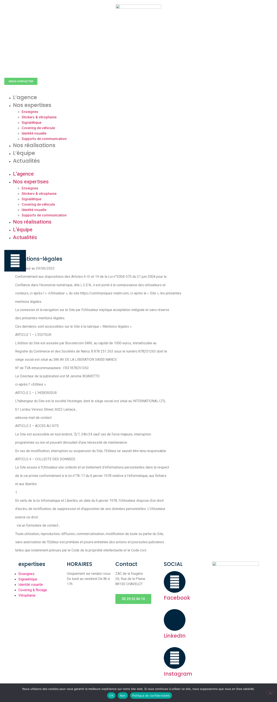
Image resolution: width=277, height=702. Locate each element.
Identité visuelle (34, 133)
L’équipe (24, 153)
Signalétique (31, 123)
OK (111, 695)
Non (123, 695)
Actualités (26, 160)
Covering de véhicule (38, 128)
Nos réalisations (34, 145)
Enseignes (30, 112)
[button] (20, 81)
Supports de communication (44, 139)
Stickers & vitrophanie (39, 117)
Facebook (177, 597)
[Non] (270, 692)
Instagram (178, 673)
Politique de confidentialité (151, 695)
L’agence (25, 97)
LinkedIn (175, 635)
